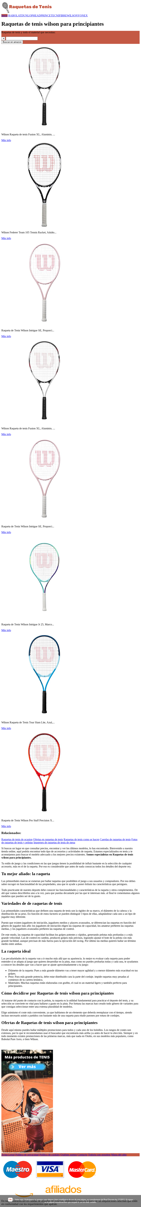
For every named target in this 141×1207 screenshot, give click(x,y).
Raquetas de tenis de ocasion (16, 839)
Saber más (19, 1199)
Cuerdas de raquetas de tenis (115, 839)
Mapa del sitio (119, 1154)
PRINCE (46, 15)
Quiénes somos (68, 1154)
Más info (6, 140)
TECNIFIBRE (59, 15)
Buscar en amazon (12, 42)
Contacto (82, 1154)
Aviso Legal (8, 1154)
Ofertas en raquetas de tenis (48, 839)
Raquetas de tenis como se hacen (81, 839)
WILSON (72, 15)
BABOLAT (14, 15)
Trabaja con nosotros (99, 1154)
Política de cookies (49, 1154)
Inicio (4, 15)
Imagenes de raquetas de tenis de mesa (54, 842)
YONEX (83, 15)
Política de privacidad (27, 1154)
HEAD (37, 15)
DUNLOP (27, 15)
